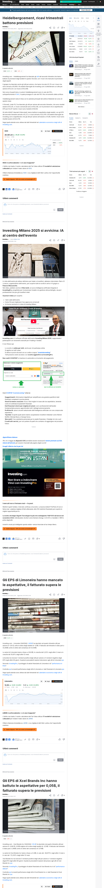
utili (38, 76)
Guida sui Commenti (7, 214)
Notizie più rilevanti (17, 7)
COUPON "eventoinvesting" (15, 393)
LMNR (30, 643)
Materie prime (38, 7)
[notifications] (97, 1)
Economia (69, 7)
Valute (31, 7)
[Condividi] (50, 28)
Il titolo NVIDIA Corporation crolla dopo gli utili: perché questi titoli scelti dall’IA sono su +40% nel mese (84, 66)
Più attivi (71, 118)
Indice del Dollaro (73, 49)
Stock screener (63, 4)
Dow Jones (72, 46)
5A (19, 139)
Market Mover (73, 114)
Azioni (87, 18)
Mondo (81, 7)
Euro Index (71, 51)
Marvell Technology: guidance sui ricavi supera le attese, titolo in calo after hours (83, 92)
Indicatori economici (55, 7)
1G (5, 139)
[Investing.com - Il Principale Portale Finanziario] (9, 1)
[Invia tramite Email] (33, 189)
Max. (23, 139)
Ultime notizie (7, 7)
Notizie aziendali (87, 7)
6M (14, 139)
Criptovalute (75, 7)
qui (63, 660)
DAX (17, 94)
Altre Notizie (81, 106)
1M (11, 139)
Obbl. (82, 18)
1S (8, 139)
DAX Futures (72, 41)
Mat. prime (76, 18)
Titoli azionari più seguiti (77, 171)
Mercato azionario (46, 7)
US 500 (71, 43)
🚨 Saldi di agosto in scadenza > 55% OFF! (71, 1)
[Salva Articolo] (54, 28)
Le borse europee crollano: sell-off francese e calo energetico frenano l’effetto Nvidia (83, 84)
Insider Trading (96, 7)
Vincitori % (78, 118)
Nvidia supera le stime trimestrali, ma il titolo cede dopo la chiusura (84, 100)
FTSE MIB (71, 36)
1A (16, 139)
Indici (70, 18)
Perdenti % (85, 118)
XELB (34, 844)
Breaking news (26, 7)
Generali (63, 7)
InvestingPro (13, 663)
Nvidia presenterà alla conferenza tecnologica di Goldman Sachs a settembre (83, 75)
